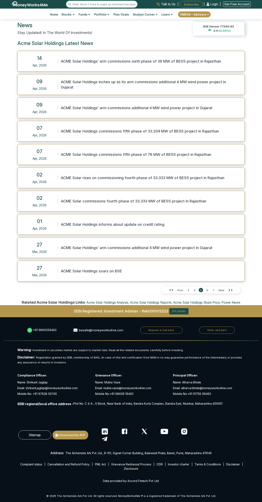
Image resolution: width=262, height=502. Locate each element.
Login (214, 4)
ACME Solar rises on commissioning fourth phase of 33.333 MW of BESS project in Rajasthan (142, 177)
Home (54, 14)
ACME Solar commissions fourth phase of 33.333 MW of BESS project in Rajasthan (133, 201)
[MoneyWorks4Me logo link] (30, 4)
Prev (180, 290)
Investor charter (178, 464)
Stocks (66, 14)
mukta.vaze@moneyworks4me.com (127, 388)
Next (221, 290)
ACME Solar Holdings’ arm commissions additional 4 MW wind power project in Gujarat (136, 108)
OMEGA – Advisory (193, 14)
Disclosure (131, 468)
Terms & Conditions (208, 464)
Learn (166, 14)
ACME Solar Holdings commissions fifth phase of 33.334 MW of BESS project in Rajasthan (140, 131)
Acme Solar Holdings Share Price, (197, 302)
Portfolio (100, 14)
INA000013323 (155, 311)
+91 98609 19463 (121, 393)
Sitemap (35, 435)
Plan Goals (121, 14)
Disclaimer (233, 464)
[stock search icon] (69, 4)
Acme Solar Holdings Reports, (151, 302)
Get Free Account (237, 4)
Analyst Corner (144, 14)
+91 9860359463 (44, 330)
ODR (160, 464)
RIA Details (179, 311)
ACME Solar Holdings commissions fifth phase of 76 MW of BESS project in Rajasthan (136, 154)
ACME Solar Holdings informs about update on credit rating (112, 224)
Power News (230, 302)
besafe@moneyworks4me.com (101, 330)
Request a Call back (161, 330)
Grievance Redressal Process (131, 464)
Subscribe (191, 4)
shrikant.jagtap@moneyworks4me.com (52, 388)
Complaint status (31, 464)
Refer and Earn (217, 330)
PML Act (100, 464)
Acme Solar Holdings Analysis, (107, 302)
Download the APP (72, 435)
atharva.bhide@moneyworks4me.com (206, 388)
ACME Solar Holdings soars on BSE (91, 271)
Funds (83, 14)
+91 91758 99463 (199, 393)
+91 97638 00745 (44, 393)
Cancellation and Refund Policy (68, 464)
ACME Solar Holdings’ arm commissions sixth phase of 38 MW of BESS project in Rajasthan (141, 61)
